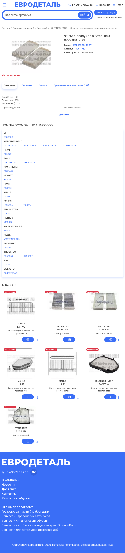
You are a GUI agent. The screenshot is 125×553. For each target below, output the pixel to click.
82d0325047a (11, 273)
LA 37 (21, 384)
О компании (10, 480)
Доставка (9, 489)
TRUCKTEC (63, 326)
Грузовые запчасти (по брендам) (30, 28)
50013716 (104, 384)
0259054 (8, 256)
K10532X (8, 222)
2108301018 (10, 145)
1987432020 (29, 162)
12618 (7, 213)
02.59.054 (104, 329)
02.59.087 (62, 329)
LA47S (7, 196)
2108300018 (29, 145)
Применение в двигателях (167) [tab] (71, 85)
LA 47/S (21, 326)
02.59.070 (21, 431)
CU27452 (8, 171)
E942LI (7, 179)
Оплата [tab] (43, 85)
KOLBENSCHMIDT (58, 28)
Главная (6, 28)
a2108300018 (69, 145)
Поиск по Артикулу (105, 12)
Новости (8, 484)
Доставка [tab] (26, 85)
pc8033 (7, 247)
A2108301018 (49, 145)
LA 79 (62, 384)
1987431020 (10, 162)
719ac (7, 230)
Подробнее (62, 114)
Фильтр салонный (63, 333)
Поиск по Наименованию (109, 17)
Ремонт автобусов (16, 498)
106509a (8, 205)
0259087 (28, 256)
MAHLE (21, 323)
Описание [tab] (9, 85)
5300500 (8, 137)
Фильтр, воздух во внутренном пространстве (93, 28)
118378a (27, 205)
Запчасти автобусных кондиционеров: (39, 525)
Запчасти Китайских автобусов (24, 521)
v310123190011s (12, 239)
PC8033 (8, 188)
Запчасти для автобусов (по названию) (30, 530)
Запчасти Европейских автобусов (26, 516)
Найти (84, 15)
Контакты (9, 494)
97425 (7, 264)
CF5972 (8, 154)
